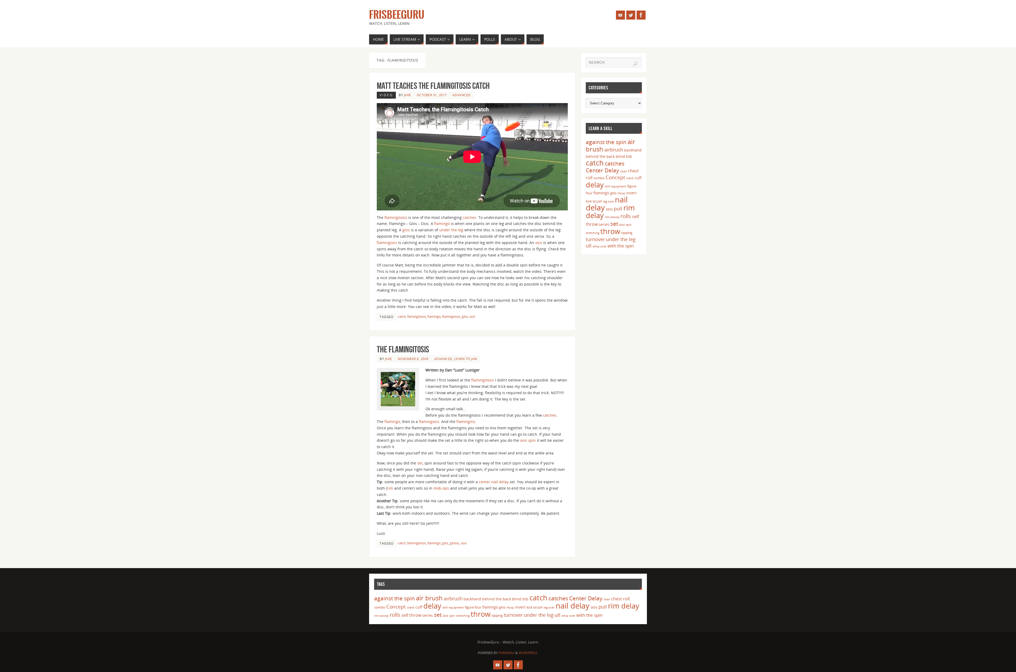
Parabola (506, 653)
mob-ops (441, 488)
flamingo (442, 223)
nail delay (572, 605)
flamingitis (465, 421)
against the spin (606, 142)
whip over (599, 246)
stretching (592, 233)
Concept (615, 177)
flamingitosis (395, 217)
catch (402, 316)
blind (620, 156)
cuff (638, 177)
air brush (429, 597)
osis (538, 242)
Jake (407, 95)
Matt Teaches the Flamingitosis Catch (433, 86)
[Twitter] (630, 15)
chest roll (620, 599)
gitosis (454, 543)
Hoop (621, 193)
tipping (626, 232)
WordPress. (528, 653)
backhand (633, 150)
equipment (618, 186)
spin (532, 440)
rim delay (623, 606)
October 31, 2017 (432, 95)
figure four (473, 607)
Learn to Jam (465, 359)
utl (589, 245)
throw (610, 231)
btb (629, 156)
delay (595, 185)
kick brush (594, 201)
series (604, 224)
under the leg (451, 229)
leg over (608, 201)
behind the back (600, 156)
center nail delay (494, 481)
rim (390, 488)
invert (631, 192)
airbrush (613, 149)
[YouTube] (620, 15)
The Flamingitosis (403, 349)
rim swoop (612, 217)
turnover (595, 239)
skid (622, 225)
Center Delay (602, 170)
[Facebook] (641, 15)
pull (618, 208)
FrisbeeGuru (396, 15)
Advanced (461, 95)
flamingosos (451, 316)
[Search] (635, 64)
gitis (406, 229)
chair (623, 171)
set (420, 463)
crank (630, 178)
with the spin (620, 246)
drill (607, 186)
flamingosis (387, 242)
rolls (625, 216)
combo (599, 178)
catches (469, 217)
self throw (411, 615)
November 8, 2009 (413, 359)
